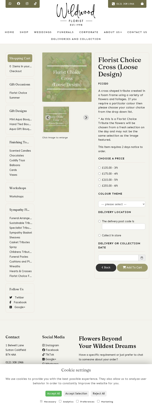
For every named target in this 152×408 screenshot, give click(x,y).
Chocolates (16, 155)
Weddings (43, 32)
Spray (13, 247)
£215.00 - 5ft (110, 179)
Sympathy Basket (20, 232)
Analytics (67, 401)
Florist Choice (18, 93)
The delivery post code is (118, 221)
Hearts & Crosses (20, 271)
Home (9, 32)
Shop (24, 32)
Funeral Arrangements (23, 218)
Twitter (19, 297)
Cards (13, 170)
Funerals (65, 32)
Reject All (99, 393)
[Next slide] (86, 117)
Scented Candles (20, 150)
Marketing (106, 401)
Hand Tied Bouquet (22, 124)
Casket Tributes (19, 242)
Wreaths (14, 266)
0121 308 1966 (125, 3)
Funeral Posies (18, 256)
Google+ (19, 307)
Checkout (15, 71)
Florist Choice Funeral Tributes (29, 276)
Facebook (20, 302)
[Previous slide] (48, 117)
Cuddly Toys (17, 160)
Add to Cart (134, 267)
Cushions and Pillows (22, 261)
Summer (14, 97)
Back (106, 267)
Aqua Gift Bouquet (21, 129)
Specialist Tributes (21, 227)
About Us (112, 32)
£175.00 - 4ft (110, 173)
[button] (56, 119)
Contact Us (137, 32)
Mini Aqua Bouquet (21, 119)
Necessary (49, 401)
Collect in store (111, 235)
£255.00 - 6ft (110, 185)
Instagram (52, 345)
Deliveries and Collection (76, 39)
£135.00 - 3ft (110, 167)
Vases (13, 174)
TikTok (49, 354)
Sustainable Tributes (22, 223)
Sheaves (14, 237)
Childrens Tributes (20, 252)
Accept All (53, 393)
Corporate (88, 32)
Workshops (16, 196)
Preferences (87, 401)
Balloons (14, 165)
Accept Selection (76, 393)
